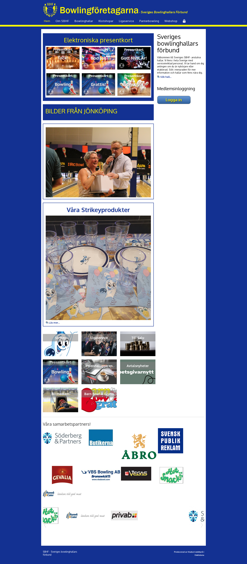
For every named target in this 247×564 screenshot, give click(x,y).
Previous (48, 162)
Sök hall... (165, 76)
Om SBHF (62, 21)
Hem (47, 21)
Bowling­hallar (83, 21)
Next (148, 162)
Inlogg (183, 21)
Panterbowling (149, 21)
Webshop (170, 21)
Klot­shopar (105, 21)
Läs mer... (54, 322)
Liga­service (126, 21)
